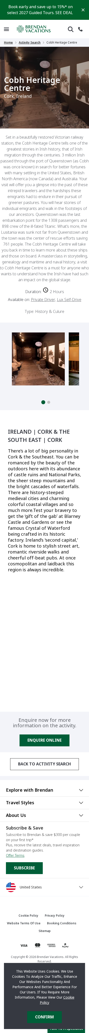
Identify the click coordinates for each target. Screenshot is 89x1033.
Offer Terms (15, 855)
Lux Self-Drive (69, 299)
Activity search (30, 42)
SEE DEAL (64, 13)
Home (8, 42)
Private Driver (43, 299)
